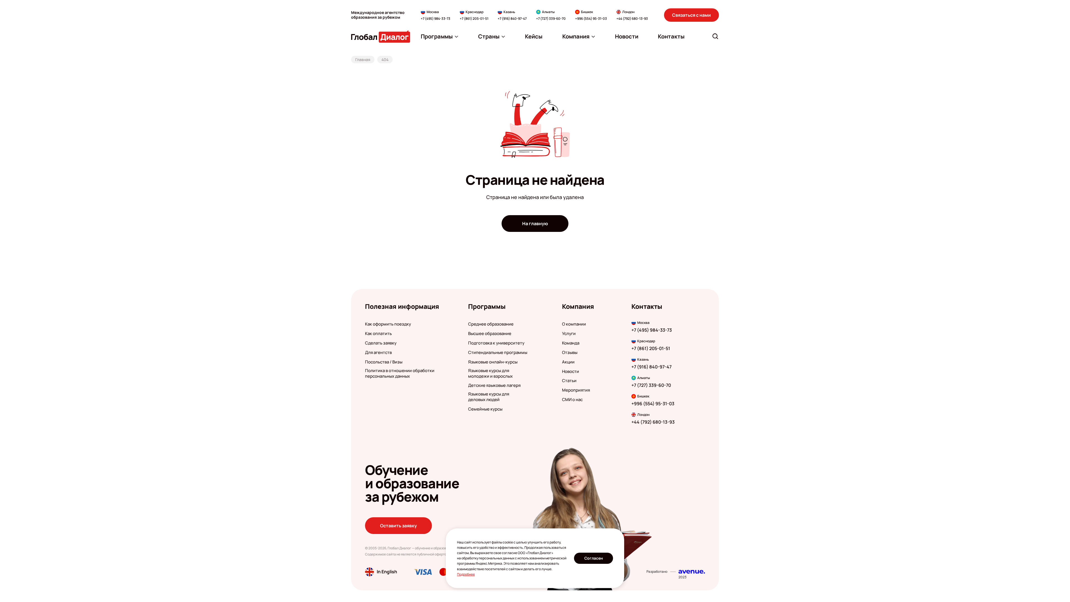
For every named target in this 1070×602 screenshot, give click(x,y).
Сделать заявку (381, 343)
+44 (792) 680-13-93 (632, 18)
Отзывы (569, 352)
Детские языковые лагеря (494, 385)
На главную (535, 223)
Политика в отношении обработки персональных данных (399, 373)
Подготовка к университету (496, 343)
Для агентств (378, 352)
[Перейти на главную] (380, 36)
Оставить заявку (398, 526)
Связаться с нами (691, 15)
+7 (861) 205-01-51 (474, 18)
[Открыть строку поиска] (715, 36)
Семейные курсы (485, 409)
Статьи (569, 380)
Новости (570, 371)
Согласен (593, 558)
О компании (574, 324)
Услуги (569, 333)
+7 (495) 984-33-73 (435, 18)
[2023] (692, 572)
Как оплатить (378, 333)
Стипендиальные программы (497, 352)
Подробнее (466, 574)
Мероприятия (576, 390)
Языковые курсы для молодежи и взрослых (490, 373)
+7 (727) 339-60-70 (551, 18)
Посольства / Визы (383, 362)
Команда (570, 343)
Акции (568, 362)
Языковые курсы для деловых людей (488, 396)
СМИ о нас (572, 399)
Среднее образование (491, 324)
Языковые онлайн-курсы (492, 362)
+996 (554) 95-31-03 (591, 18)
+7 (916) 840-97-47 (512, 18)
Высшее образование (489, 333)
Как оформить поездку (388, 324)
